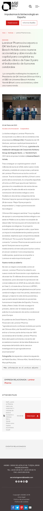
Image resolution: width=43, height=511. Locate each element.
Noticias (10, 33)
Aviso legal (21, 497)
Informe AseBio (29, 23)
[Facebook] (13, 507)
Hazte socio (12, 23)
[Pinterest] (21, 507)
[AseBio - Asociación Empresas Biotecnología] (10, 6)
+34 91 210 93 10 (16, 470)
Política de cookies (21, 502)
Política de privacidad (21, 499)
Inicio (4, 33)
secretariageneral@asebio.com (21, 477)
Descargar (31, 416)
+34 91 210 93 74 (30, 470)
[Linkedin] (26, 507)
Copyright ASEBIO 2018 (21, 495)
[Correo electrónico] (30, 507)
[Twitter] (17, 507)
